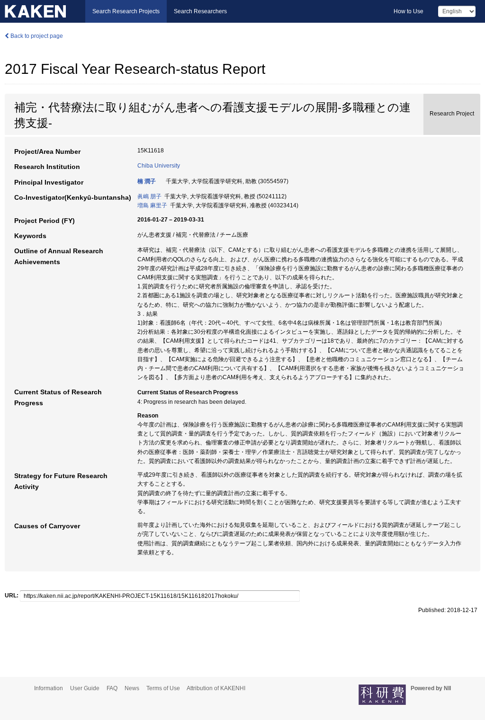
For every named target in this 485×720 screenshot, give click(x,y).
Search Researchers (200, 11)
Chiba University (158, 165)
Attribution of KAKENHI (216, 688)
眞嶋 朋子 (149, 196)
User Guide (84, 688)
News (132, 688)
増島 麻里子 (152, 205)
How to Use (408, 11)
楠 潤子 (146, 181)
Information (48, 688)
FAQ (112, 688)
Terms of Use (163, 688)
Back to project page (36, 36)
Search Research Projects (126, 11)
